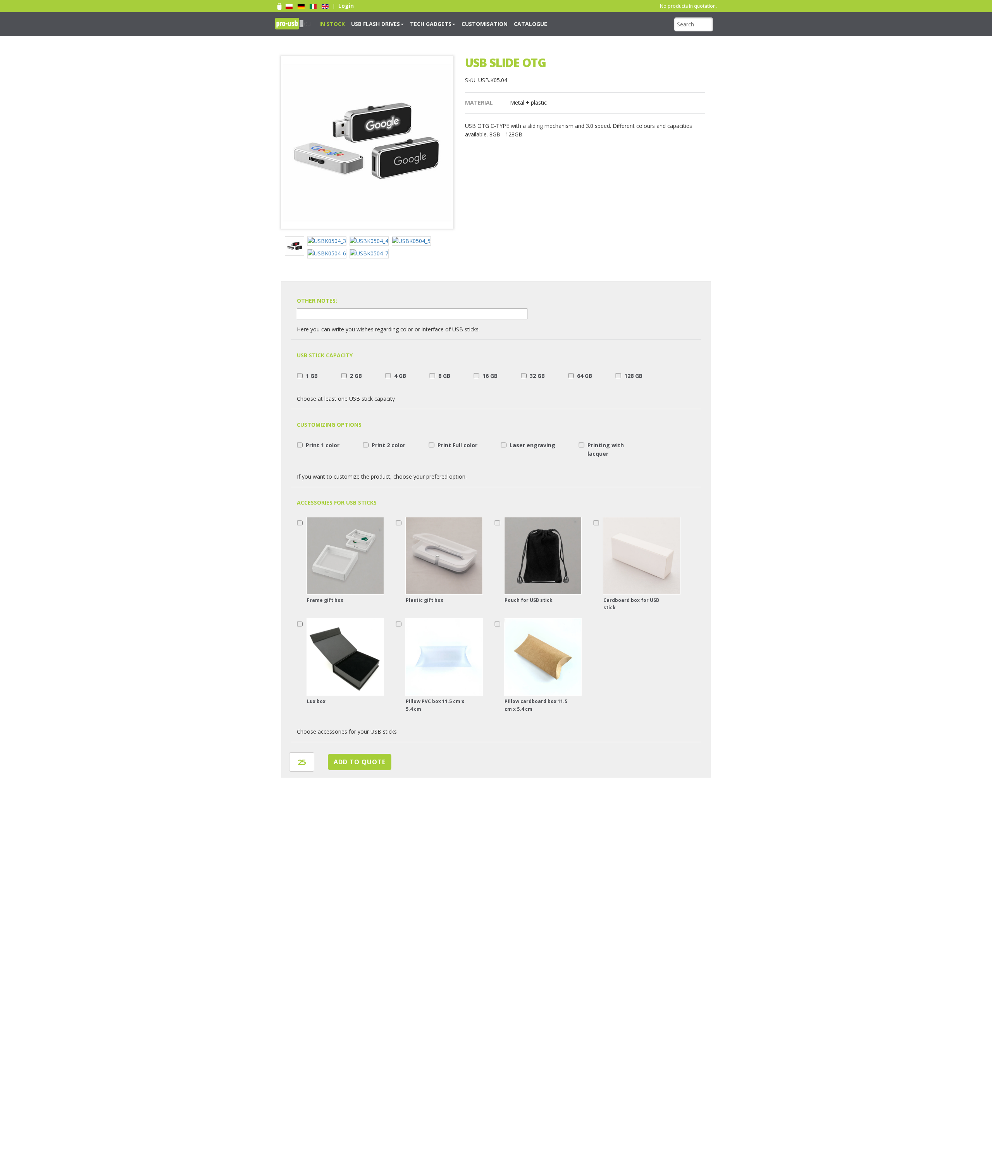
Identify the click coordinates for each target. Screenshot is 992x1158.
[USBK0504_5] (413, 242)
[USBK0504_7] (371, 254)
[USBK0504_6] (328, 254)
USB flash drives (366, 23)
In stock (329, 23)
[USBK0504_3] (328, 242)
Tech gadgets (413, 23)
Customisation (459, 23)
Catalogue (497, 23)
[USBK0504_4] (371, 242)
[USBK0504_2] (296, 247)
